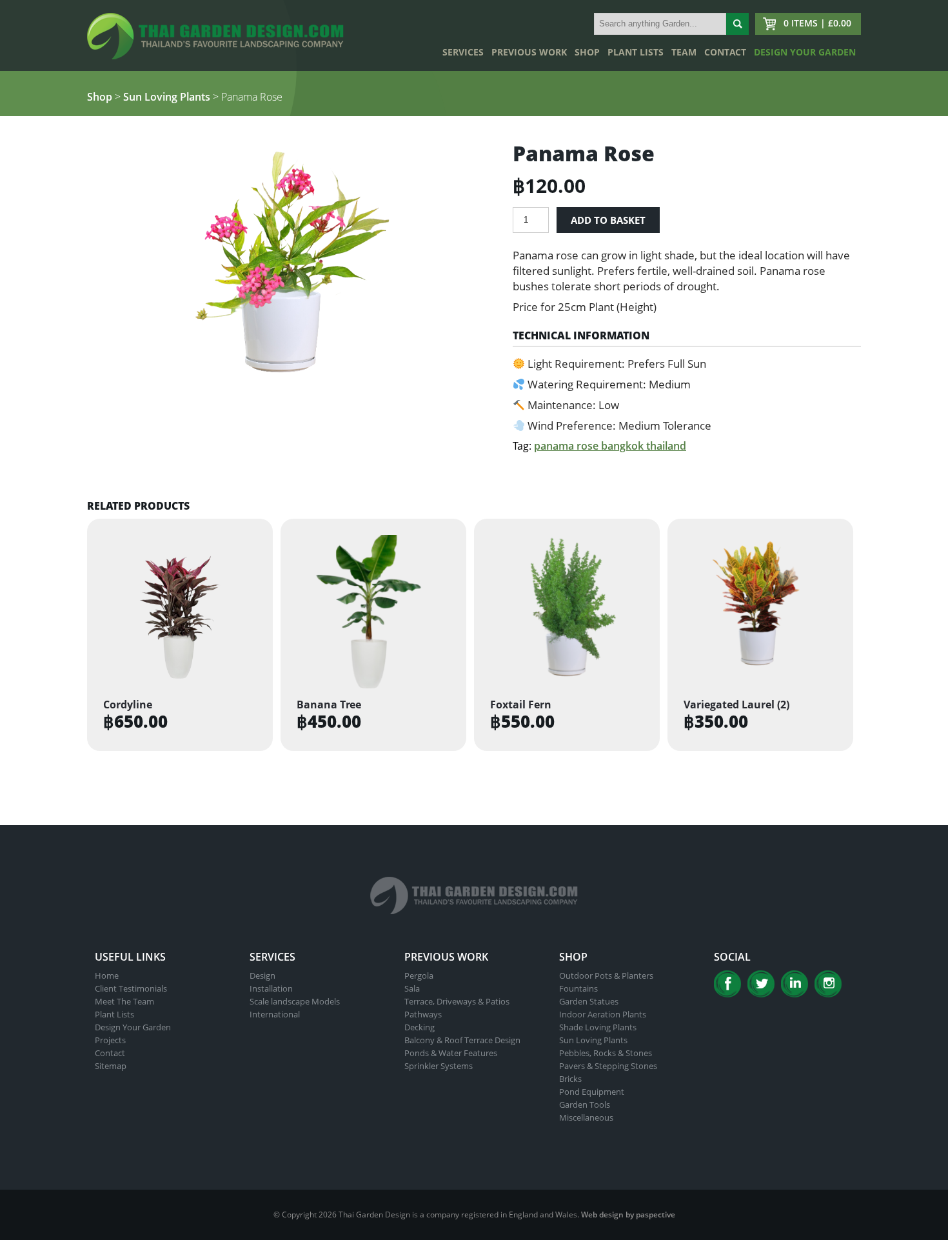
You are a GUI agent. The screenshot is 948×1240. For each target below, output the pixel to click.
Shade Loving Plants (598, 1027)
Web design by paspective (628, 1214)
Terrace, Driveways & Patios (456, 1001)
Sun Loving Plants (166, 97)
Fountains (578, 988)
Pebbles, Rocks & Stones (605, 1053)
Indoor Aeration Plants (602, 1014)
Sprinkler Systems (438, 1066)
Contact (725, 52)
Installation (271, 988)
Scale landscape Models (295, 1001)
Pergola (418, 975)
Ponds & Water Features (450, 1053)
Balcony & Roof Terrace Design (462, 1040)
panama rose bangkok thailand (610, 446)
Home (107, 975)
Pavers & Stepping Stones (608, 1066)
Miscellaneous (586, 1117)
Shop (587, 52)
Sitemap (110, 1066)
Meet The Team (124, 1001)
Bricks (570, 1079)
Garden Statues (588, 1001)
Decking (419, 1027)
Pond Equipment (591, 1091)
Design (262, 975)
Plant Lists (635, 52)
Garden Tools (584, 1104)
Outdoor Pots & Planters (606, 975)
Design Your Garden (805, 52)
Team (683, 52)
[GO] (737, 24)
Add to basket (608, 220)
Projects (110, 1040)
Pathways (423, 1014)
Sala (412, 988)
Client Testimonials (131, 988)
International (275, 1014)
